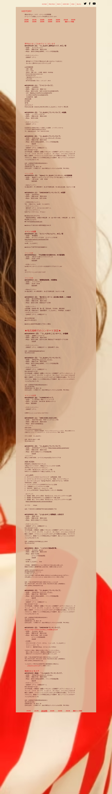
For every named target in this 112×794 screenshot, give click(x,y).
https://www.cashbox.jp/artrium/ (58, 448)
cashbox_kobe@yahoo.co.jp (35, 585)
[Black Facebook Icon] (89, 3)
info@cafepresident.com (36, 74)
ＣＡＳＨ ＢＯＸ (37, 550)
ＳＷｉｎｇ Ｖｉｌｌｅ (39, 138)
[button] (66, 4)
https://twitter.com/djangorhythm (33, 429)
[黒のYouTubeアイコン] (94, 3)
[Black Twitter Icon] (85, 3)
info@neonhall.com (36, 221)
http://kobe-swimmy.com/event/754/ (36, 239)
